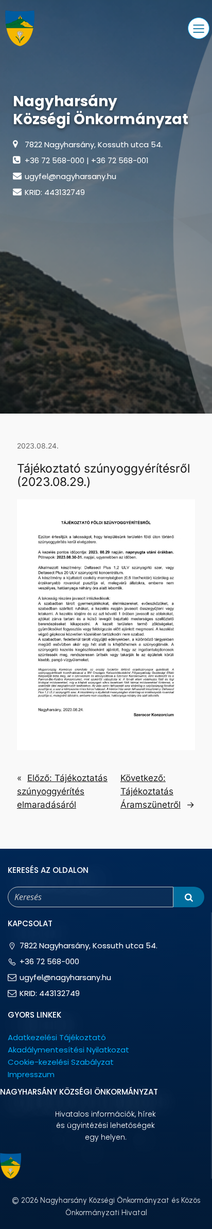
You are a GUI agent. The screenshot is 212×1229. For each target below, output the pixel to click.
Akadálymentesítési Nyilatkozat (68, 1049)
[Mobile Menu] (198, 28)
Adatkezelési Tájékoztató (57, 1037)
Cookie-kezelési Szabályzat (61, 1062)
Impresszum (31, 1074)
